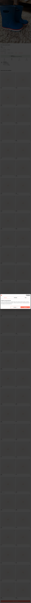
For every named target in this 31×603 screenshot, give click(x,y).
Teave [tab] (25, 297)
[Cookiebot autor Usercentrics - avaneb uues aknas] (26, 295)
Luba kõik (25, 307)
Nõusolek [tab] (5, 297)
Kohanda (15, 307)
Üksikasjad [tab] (15, 297)
